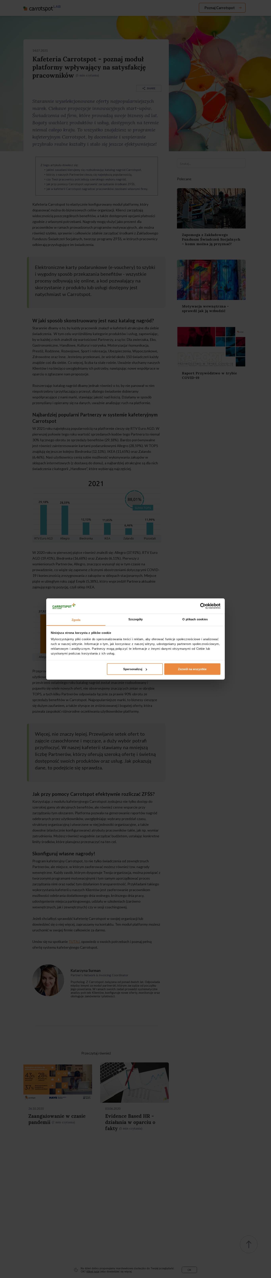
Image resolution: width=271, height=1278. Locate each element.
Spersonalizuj (132, 669)
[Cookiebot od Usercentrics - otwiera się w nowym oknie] (203, 606)
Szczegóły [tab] (135, 619)
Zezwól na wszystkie (192, 669)
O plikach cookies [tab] (195, 619)
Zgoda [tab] (76, 619)
